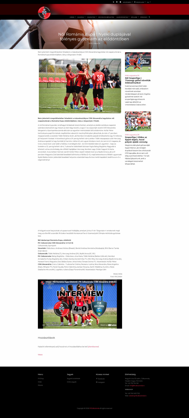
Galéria (80, 17)
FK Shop (41, 378)
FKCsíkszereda (94, 408)
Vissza (40, 355)
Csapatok (91, 17)
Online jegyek (71, 382)
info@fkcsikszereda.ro (137, 386)
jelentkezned (93, 347)
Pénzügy (143, 17)
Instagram (101, 382)
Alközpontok (122, 17)
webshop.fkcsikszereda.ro (137, 396)
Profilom (140, 2)
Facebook (101, 379)
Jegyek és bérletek (106, 17)
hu (148, 2)
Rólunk (134, 17)
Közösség (127, 2)
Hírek (72, 17)
